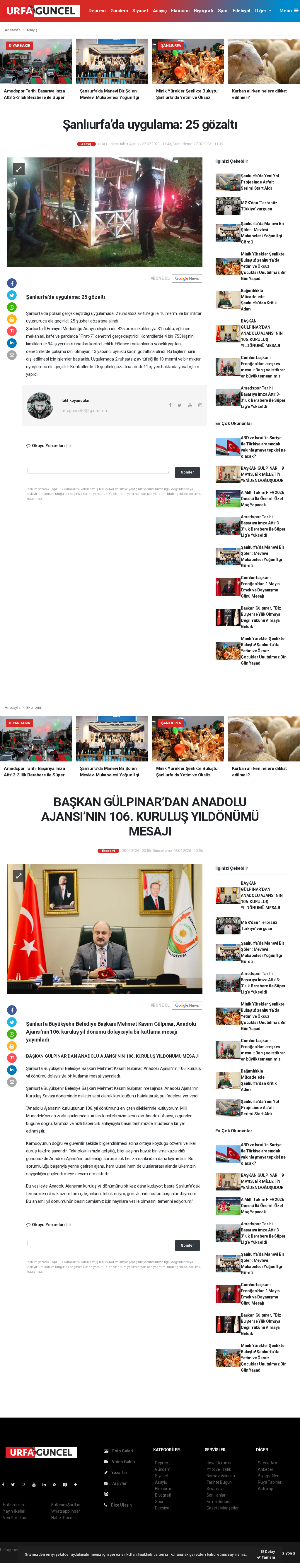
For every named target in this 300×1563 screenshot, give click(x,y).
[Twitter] (15, 1484)
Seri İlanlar (216, 1495)
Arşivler (119, 1483)
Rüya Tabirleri (270, 1482)
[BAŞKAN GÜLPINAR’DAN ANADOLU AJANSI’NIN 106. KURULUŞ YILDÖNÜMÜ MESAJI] (104, 929)
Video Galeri (123, 1461)
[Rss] (57, 1484)
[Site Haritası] (67, 1484)
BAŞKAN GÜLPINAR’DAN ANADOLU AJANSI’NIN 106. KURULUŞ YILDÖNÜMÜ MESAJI (262, 333)
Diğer (261, 10)
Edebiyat (241, 10)
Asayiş (160, 10)
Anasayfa (13, 30)
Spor (223, 10)
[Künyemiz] (107, 1494)
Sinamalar (216, 1488)
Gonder (187, 472)
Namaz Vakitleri (221, 1475)
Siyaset (140, 10)
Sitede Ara (267, 1463)
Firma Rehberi (219, 1501)
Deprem (97, 10)
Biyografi (203, 10)
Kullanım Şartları (65, 1504)
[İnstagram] (26, 1484)
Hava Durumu (219, 1463)
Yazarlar (118, 1472)
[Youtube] (36, 1484)
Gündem (119, 10)
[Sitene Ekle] (78, 1484)
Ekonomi (180, 10)
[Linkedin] (46, 1484)
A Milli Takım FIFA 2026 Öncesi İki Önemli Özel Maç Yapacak (262, 498)
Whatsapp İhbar (65, 1511)
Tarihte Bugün (219, 1482)
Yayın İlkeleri (14, 1511)
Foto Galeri (122, 1451)
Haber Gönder (63, 1517)
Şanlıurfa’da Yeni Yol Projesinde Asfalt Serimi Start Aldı (260, 182)
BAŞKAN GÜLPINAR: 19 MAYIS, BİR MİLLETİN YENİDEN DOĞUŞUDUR (262, 474)
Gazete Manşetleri (223, 1508)
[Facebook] (5, 1484)
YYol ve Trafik (219, 1469)
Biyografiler (268, 1475)
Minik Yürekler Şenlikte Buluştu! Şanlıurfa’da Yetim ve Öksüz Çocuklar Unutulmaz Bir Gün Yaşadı (263, 266)
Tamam (268, 1557)
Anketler (265, 1469)
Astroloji (265, 1488)
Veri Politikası (15, 1517)
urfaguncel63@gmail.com (85, 410)
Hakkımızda (13, 1504)
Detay (269, 1551)
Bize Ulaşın (121, 1505)
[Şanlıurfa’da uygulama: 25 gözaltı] (104, 212)
